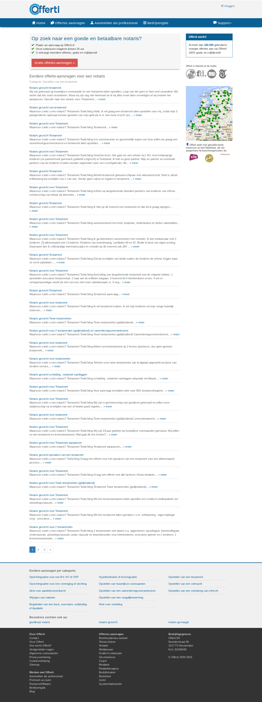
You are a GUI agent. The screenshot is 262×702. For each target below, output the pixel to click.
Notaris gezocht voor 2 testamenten (51, 526)
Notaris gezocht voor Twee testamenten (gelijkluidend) (62, 482)
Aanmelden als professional (46, 676)
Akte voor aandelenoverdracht (47, 590)
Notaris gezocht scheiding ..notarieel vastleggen (58, 374)
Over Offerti (36, 641)
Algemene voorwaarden (43, 653)
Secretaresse (107, 657)
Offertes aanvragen (70, 23)
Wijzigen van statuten (42, 597)
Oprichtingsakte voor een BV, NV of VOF (54, 576)
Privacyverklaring (39, 657)
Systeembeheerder (110, 683)
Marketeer (105, 676)
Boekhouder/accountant (113, 638)
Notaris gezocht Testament (45, 135)
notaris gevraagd (178, 622)
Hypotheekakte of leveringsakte (118, 576)
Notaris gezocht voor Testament (48, 123)
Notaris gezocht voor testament (48, 302)
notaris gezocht (108, 622)
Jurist (102, 679)
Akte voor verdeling (110, 604)
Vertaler (103, 645)
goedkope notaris (39, 622)
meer (102, 99)
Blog (32, 691)
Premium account (40, 679)
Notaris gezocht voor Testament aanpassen (55, 442)
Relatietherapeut (109, 668)
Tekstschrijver (107, 641)
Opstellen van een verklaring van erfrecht (193, 590)
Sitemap (34, 664)
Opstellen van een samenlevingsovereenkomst (127, 590)
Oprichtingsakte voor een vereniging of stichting (58, 583)
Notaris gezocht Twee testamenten (50, 318)
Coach (103, 660)
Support (224, 23)
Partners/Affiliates (40, 683)
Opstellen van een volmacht (185, 583)
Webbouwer (106, 649)
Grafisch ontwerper (110, 653)
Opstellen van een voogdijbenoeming (121, 597)
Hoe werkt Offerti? (40, 645)
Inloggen (229, 5)
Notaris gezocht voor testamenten (49, 358)
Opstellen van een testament (185, 576)
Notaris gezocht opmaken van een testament (56, 454)
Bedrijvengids (157, 23)
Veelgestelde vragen (41, 649)
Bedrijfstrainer (107, 672)
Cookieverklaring (39, 660)
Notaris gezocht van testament (47, 107)
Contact (34, 638)
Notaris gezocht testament (45, 87)
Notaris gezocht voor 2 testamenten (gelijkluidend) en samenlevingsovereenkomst (78, 330)
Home (40, 23)
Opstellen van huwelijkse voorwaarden (122, 583)
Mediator (104, 664)
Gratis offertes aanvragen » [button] (55, 63)
